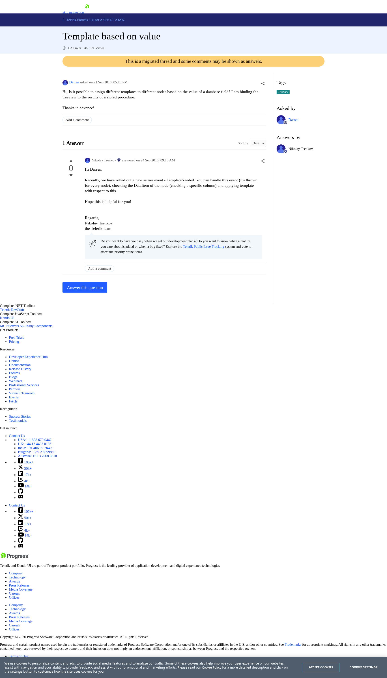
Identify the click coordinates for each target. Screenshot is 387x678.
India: (35, 448)
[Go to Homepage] (87, 12)
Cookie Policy (211, 667)
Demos (14, 361)
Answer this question (85, 287)
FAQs (13, 401)
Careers (14, 593)
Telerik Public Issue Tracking (203, 246)
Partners (14, 389)
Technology (17, 577)
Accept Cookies (321, 667)
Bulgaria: (36, 452)
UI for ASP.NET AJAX (107, 20)
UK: (34, 444)
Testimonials (18, 420)
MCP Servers (9, 326)
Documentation (20, 365)
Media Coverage (20, 589)
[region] (193, 667)
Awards (14, 581)
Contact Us (17, 436)
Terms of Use (18, 656)
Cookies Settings (363, 667)
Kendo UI (7, 318)
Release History (20, 369)
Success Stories (20, 416)
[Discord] (20, 498)
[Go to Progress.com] (14, 558)
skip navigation (73, 12)
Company (16, 573)
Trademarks (293, 644)
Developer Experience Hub (28, 357)
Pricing (14, 341)
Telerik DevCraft (12, 310)
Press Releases (19, 585)
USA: (35, 440)
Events (14, 397)
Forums (14, 373)
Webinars (15, 381)
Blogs (13, 377)
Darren (74, 82)
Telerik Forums (76, 20)
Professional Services (24, 385)
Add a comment (77, 120)
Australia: (37, 456)
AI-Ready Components (35, 326)
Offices (14, 597)
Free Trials (16, 337)
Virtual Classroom (21, 393)
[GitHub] (20, 492)
